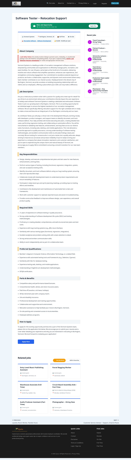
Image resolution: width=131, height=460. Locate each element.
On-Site (99, 439)
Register (104, 3)
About (73, 433)
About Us (61, 3)
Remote (99, 436)
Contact (73, 436)
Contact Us (70, 3)
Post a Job (115, 3)
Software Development (44, 41)
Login (95, 3)
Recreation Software (30, 41)
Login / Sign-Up (76, 446)
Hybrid (99, 433)
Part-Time (100, 446)
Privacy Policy (83, 3)
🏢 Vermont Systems (28, 37)
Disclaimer (74, 439)
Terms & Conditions (77, 443)
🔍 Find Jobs (51, 3)
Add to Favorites (74, 360)
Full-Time (100, 443)
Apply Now (26, 342)
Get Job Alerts (60, 360)
